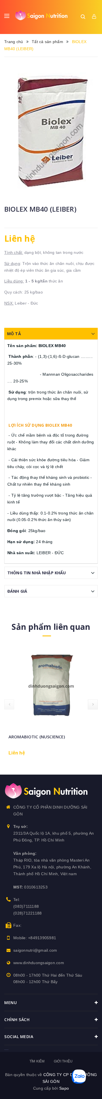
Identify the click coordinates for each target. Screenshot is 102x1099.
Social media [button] (18, 1036)
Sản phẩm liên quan (51, 626)
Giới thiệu (63, 1061)
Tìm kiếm (37, 1061)
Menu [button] (10, 1002)
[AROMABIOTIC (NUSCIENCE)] (51, 685)
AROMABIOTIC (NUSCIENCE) (36, 736)
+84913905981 (42, 938)
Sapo (64, 1088)
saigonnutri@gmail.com (35, 950)
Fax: (17, 925)
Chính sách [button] (16, 1019)
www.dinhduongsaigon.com (38, 962)
